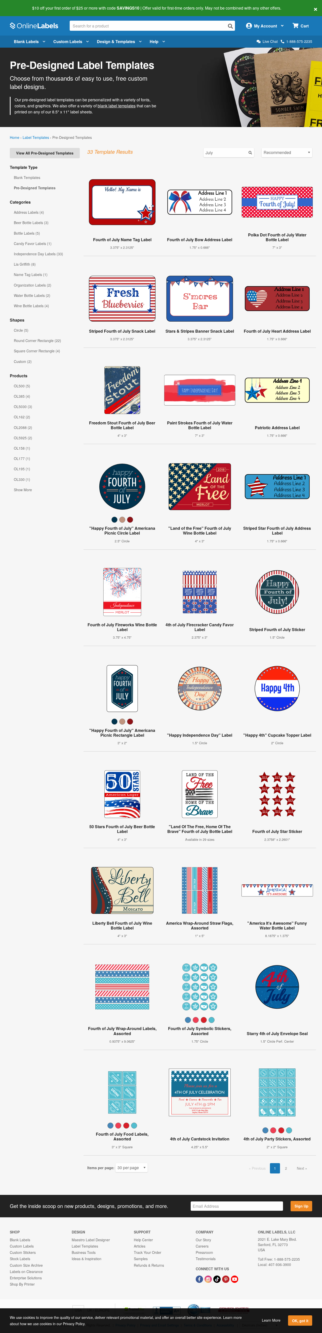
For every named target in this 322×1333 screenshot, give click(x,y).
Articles (139, 1246)
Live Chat (270, 41)
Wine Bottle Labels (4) (31, 305)
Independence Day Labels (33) (38, 253)
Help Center (143, 1239)
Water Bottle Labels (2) (32, 295)
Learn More (271, 1320)
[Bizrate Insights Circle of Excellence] (209, 1304)
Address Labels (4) (29, 212)
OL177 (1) (22, 458)
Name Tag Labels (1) (31, 274)
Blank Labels (26, 41)
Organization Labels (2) (32, 285)
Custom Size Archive (26, 1265)
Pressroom (204, 1252)
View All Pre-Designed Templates (44, 153)
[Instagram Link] (209, 1278)
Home (14, 137)
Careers (202, 1246)
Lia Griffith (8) (25, 264)
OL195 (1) (22, 468)
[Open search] (230, 26)
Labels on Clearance (26, 1271)
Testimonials (206, 1258)
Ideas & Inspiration (86, 1258)
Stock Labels (20, 1258)
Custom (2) (23, 361)
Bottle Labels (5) (27, 233)
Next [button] (301, 1168)
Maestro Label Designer (91, 1239)
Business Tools (84, 1252)
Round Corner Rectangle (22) (37, 340)
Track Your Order (147, 1252)
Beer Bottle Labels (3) (31, 222)
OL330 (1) (22, 479)
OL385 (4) (22, 396)
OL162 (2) (22, 416)
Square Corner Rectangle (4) (37, 350)
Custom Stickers (23, 1252)
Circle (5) (21, 330)
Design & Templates (116, 41)
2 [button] (286, 1168)
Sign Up (301, 1205)
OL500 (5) (22, 385)
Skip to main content (18, 4)
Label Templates (36, 137)
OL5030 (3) (23, 406)
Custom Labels (67, 41)
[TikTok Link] (217, 1278)
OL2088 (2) (23, 427)
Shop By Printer (22, 1284)
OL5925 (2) (23, 437)
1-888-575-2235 (299, 41)
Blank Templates (27, 177)
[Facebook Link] (200, 1278)
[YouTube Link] (234, 1278)
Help (154, 41)
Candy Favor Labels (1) (33, 243)
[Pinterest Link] (226, 1278)
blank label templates (117, 106)
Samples (141, 1258)
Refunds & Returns (149, 1265)
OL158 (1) (22, 448)
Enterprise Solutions (26, 1277)
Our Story (203, 1239)
